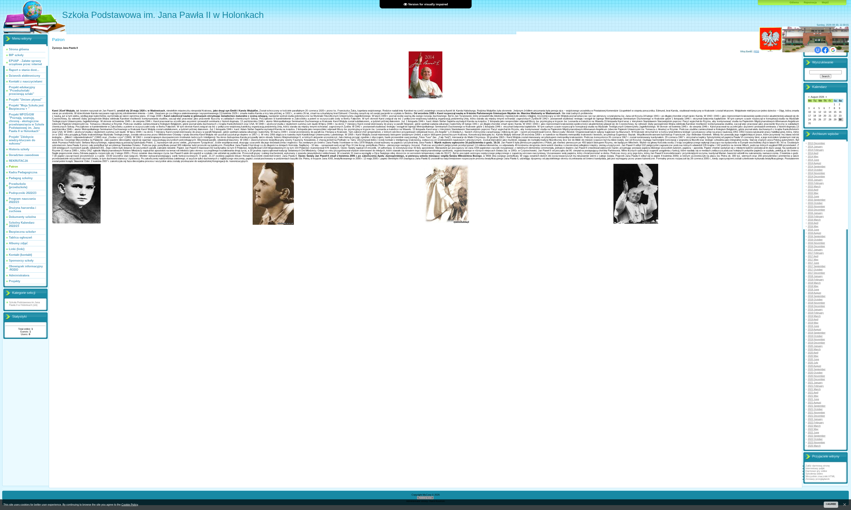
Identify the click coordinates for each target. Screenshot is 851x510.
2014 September (817, 166)
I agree (831, 504)
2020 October (815, 372)
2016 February (816, 216)
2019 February (816, 312)
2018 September (817, 296)
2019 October (815, 336)
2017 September (817, 266)
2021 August (814, 402)
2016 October (815, 239)
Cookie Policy (129, 504)
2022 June (813, 432)
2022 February (816, 422)
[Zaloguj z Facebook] (825, 50)
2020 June (813, 359)
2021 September (817, 405)
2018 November (816, 302)
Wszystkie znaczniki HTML (820, 476)
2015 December (816, 209)
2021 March (814, 389)
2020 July (813, 362)
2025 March (814, 445)
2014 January (815, 146)
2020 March (814, 349)
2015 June (813, 196)
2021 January (815, 382)
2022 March (814, 425)
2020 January (815, 346)
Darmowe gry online (816, 471)
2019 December (816, 342)
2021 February (816, 386)
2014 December (816, 176)
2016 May (813, 226)
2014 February (816, 150)
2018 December (816, 306)
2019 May (813, 322)
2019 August (814, 329)
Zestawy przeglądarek (818, 479)
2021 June (813, 399)
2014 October (815, 169)
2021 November (816, 412)
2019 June (813, 326)
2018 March (814, 282)
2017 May (813, 259)
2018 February (816, 279)
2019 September (817, 332)
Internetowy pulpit (815, 468)
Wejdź (825, 2)
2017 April (813, 256)
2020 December (816, 379)
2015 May (813, 193)
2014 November (816, 173)
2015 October (815, 203)
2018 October (815, 299)
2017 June (813, 263)
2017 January (815, 249)
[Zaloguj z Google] (833, 50)
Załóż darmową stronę (818, 465)
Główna (794, 2)
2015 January (815, 179)
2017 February (816, 253)
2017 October (815, 269)
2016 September (817, 236)
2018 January (815, 276)
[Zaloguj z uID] (817, 50)
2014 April (813, 153)
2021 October (815, 409)
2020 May (813, 356)
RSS (756, 51)
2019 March (814, 316)
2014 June (813, 159)
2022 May (813, 429)
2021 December (816, 415)
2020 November (816, 376)
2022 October (815, 439)
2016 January (815, 213)
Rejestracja (810, 2)
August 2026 (817, 97)
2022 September (817, 435)
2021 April (813, 392)
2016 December (816, 246)
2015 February (816, 183)
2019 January (815, 309)
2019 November (816, 339)
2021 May (813, 396)
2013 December (816, 143)
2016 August (814, 233)
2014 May (813, 156)
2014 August (814, 163)
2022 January (815, 419)
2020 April (813, 352)
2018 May (813, 286)
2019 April (813, 319)
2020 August (814, 366)
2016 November (816, 243)
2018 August (814, 292)
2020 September (817, 369)
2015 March (814, 186)
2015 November (816, 206)
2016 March (814, 219)
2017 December (816, 273)
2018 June (813, 289)
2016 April (813, 223)
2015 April (813, 189)
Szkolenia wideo (814, 473)
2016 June (813, 229)
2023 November (816, 442)
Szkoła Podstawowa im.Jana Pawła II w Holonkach (24, 303)
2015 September (817, 199)
